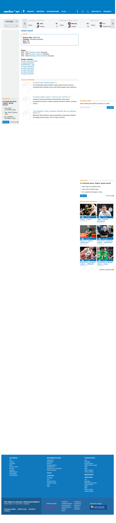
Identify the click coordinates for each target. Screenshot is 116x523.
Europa (11, 468)
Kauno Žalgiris (89, 470)
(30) (39, 113)
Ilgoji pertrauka (51, 470)
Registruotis (96, 11)
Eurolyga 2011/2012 (27, 72)
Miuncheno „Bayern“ (35, 54)
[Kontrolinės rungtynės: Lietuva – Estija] (105, 253)
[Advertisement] (49, 143)
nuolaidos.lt (77, 503)
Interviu (49, 463)
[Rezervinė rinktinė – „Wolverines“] (88, 231)
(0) (69, 97)
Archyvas (13, 122)
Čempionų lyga (51, 483)
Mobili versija (22, 509)
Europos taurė (13, 467)
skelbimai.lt (77, 502)
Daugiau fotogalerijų (105, 269)
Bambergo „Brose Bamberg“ (38, 56)
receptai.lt (65, 502)
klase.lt (64, 509)
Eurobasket (12, 473)
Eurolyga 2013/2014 (27, 68)
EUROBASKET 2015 (28, 65)
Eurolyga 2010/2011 (27, 74)
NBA (10, 465)
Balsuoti (5, 122)
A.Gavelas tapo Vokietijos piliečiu (44, 82)
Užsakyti (110, 107)
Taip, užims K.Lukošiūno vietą (10, 109)
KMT (48, 484)
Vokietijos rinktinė (35, 52)
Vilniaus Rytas (89, 472)
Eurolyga (12, 463)
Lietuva (11, 462)
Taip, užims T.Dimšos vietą (90, 189)
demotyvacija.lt (66, 505)
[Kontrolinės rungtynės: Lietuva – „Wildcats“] (88, 253)
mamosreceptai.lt (67, 503)
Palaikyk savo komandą (54, 468)
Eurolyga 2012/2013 (27, 70)
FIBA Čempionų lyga (91, 465)
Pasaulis (12, 470)
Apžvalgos (50, 462)
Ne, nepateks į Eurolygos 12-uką (10, 117)
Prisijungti (107, 11)
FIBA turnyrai (13, 472)
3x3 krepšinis (13, 475)
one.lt (63, 511)
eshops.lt (77, 507)
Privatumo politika (10, 509)
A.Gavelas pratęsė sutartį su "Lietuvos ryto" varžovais (50, 97)
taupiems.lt (77, 505)
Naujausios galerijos (88, 201)
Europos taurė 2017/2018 (29, 61)
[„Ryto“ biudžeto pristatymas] (105, 210)
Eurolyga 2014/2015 (27, 66)
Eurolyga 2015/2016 (27, 63)
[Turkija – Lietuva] (88, 210)
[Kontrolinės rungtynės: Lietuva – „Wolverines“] (105, 231)
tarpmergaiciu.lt (66, 507)
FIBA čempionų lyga (91, 483)
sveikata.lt (77, 509)
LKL (10, 460)
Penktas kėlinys (52, 465)
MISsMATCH (51, 467)
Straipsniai (50, 460)
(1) (56, 82)
